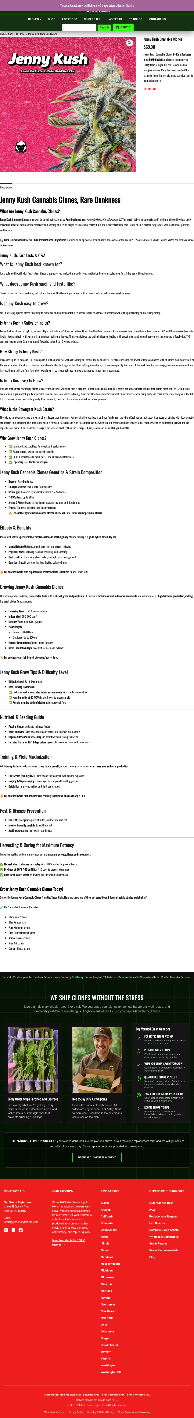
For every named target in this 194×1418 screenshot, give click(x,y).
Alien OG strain (16, 943)
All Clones (21, 34)
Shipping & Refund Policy (100, 1412)
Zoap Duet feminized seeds (22, 932)
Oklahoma (107, 1331)
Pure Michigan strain (19, 927)
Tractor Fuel (51, 657)
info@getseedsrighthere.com (21, 1222)
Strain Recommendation (164, 1250)
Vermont (106, 1351)
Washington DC (111, 1372)
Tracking (135, 19)
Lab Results (157, 1223)
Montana (106, 1291)
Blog (51, 19)
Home (3, 34)
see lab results (132, 977)
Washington (109, 1365)
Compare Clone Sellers (164, 1230)
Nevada (105, 1297)
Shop (10, 34)
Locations (69, 19)
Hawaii (105, 1236)
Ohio (104, 1324)
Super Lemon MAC (79, 572)
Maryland (107, 1257)
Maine (105, 1250)
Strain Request (158, 1243)
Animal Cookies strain (19, 938)
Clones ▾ (34, 19)
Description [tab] (6, 187)
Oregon (105, 1338)
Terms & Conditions (54, 1412)
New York (107, 1318)
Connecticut (109, 1230)
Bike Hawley (77, 977)
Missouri (106, 1284)
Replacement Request (163, 1216)
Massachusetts (110, 1263)
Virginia (106, 1358)
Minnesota (107, 1277)
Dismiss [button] (130, 5)
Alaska (105, 1203)
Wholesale (92, 19)
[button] (129, 42)
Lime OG (70, 513)
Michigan (107, 1270)
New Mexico (108, 1311)
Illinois (105, 1243)
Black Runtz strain (18, 917)
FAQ (152, 1209)
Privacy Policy (76, 1412)
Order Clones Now (161, 1203)
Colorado (107, 1223)
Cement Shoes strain (19, 948)
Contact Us (157, 19)
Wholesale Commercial (164, 1236)
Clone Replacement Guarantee (134, 1412)
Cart (125, 27)
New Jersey (108, 1304)
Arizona (106, 1209)
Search (104, 27)
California (107, 1216)
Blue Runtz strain (17, 922)
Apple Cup (79, 796)
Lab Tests (114, 19)
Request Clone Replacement (97, 1157)
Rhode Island (109, 1345)
